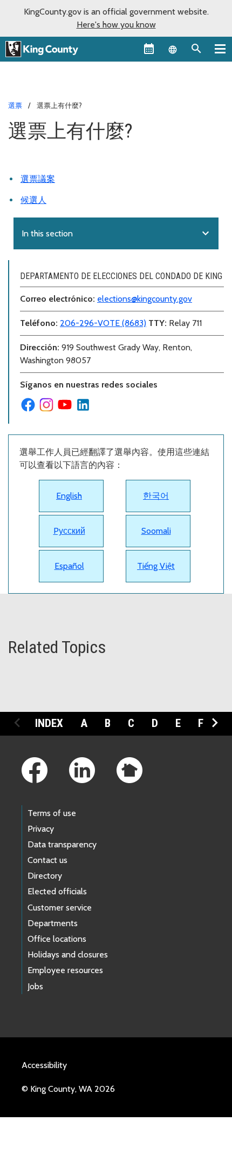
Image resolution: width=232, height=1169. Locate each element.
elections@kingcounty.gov (144, 299)
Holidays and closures (68, 954)
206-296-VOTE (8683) (103, 323)
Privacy (41, 829)
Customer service (60, 907)
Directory (45, 876)
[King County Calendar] (149, 48)
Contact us (47, 860)
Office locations (57, 939)
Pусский (69, 531)
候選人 (33, 200)
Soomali (156, 531)
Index (49, 723)
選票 (15, 105)
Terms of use (52, 813)
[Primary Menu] (220, 48)
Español (69, 566)
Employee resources (65, 970)
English (69, 496)
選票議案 (38, 179)
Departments (53, 923)
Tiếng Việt (156, 566)
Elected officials (57, 891)
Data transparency (62, 844)
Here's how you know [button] (116, 24)
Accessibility (44, 1065)
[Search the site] (196, 48)
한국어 (156, 496)
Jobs (35, 986)
